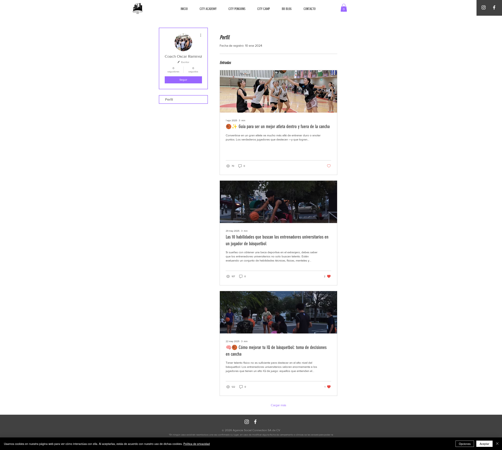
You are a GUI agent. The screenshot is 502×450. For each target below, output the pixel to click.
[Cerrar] (497, 444)
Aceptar (484, 444)
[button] (343, 8)
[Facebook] (494, 7)
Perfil (169, 99)
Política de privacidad (196, 444)
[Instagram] (483, 7)
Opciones (465, 444)
